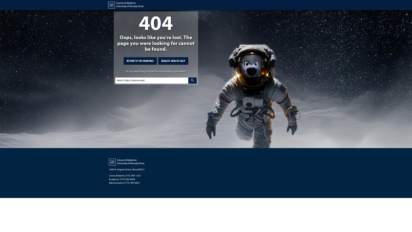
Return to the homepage (140, 61)
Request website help (173, 61)
